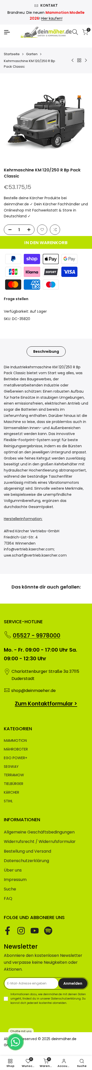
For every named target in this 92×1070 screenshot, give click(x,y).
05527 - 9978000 (36, 636)
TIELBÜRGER (13, 783)
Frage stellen (16, 298)
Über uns (13, 870)
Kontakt (49, 5)
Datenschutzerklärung (26, 861)
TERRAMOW (14, 775)
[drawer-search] (75, 32)
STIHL (8, 801)
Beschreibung (46, 351)
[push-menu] (7, 32)
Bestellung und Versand (27, 851)
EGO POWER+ (15, 757)
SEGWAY (11, 766)
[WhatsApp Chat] (15, 1042)
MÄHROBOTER (16, 749)
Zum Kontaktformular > (46, 703)
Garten (32, 54)
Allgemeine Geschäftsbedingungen (39, 832)
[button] (42, 230)
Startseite (12, 54)
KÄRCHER (11, 792)
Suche (10, 889)
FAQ (8, 898)
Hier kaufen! (51, 18)
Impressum (15, 880)
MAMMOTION (15, 740)
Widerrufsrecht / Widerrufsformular (40, 841)
